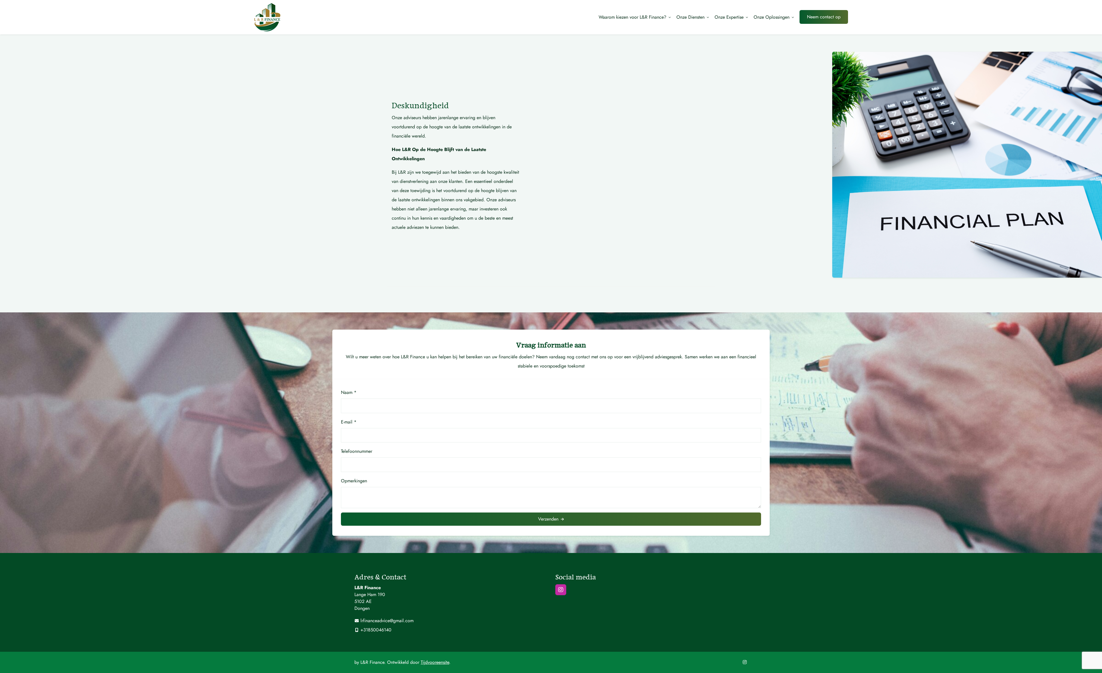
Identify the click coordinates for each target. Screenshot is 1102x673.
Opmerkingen (354, 480)
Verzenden (548, 519)
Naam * (348, 392)
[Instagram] (560, 589)
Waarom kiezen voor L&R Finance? (632, 17)
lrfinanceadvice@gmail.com (387, 620)
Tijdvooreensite (435, 662)
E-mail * (348, 422)
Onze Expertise (729, 17)
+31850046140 (375, 629)
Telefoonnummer (356, 451)
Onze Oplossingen (771, 17)
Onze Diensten (690, 17)
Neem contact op (824, 16)
